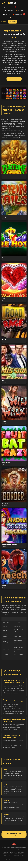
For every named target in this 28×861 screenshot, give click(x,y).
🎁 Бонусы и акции (19, 7)
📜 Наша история (14, 17)
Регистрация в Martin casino (14, 834)
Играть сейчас (14, 79)
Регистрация (12, 21)
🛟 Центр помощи (19, 14)
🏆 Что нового (19, 10)
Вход (4, 21)
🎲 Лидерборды (9, 10)
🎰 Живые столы (8, 7)
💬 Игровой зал (7, 14)
